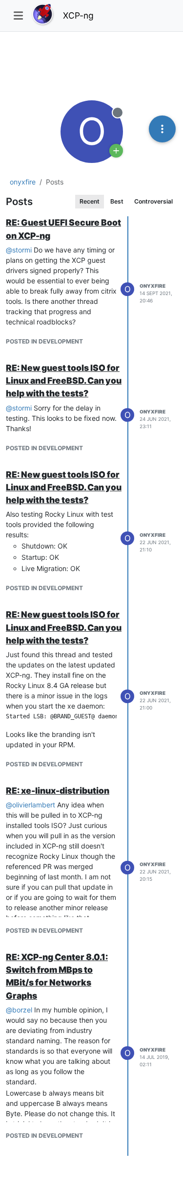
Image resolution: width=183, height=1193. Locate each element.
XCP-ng (78, 15)
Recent (90, 201)
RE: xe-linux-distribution (57, 790)
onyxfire (152, 286)
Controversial (153, 201)
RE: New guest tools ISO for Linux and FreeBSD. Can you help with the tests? (64, 381)
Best (116, 201)
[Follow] (116, 151)
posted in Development (44, 341)
